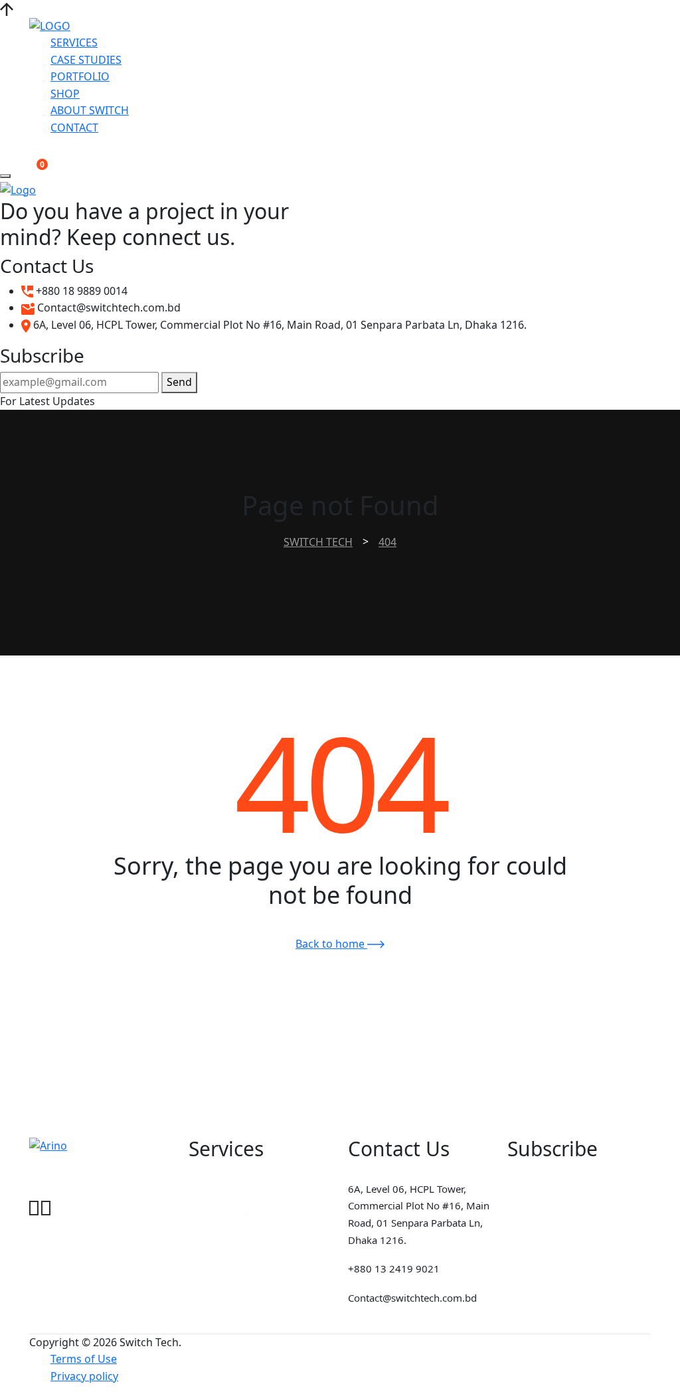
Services (74, 42)
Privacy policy (84, 1376)
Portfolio (80, 76)
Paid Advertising (226, 1187)
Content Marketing (231, 1238)
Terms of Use (83, 1359)
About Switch (89, 110)
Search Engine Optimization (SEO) (252, 1270)
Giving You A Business (239, 1327)
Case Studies (86, 59)
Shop (65, 93)
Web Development (231, 1212)
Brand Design (220, 1301)
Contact (74, 127)
